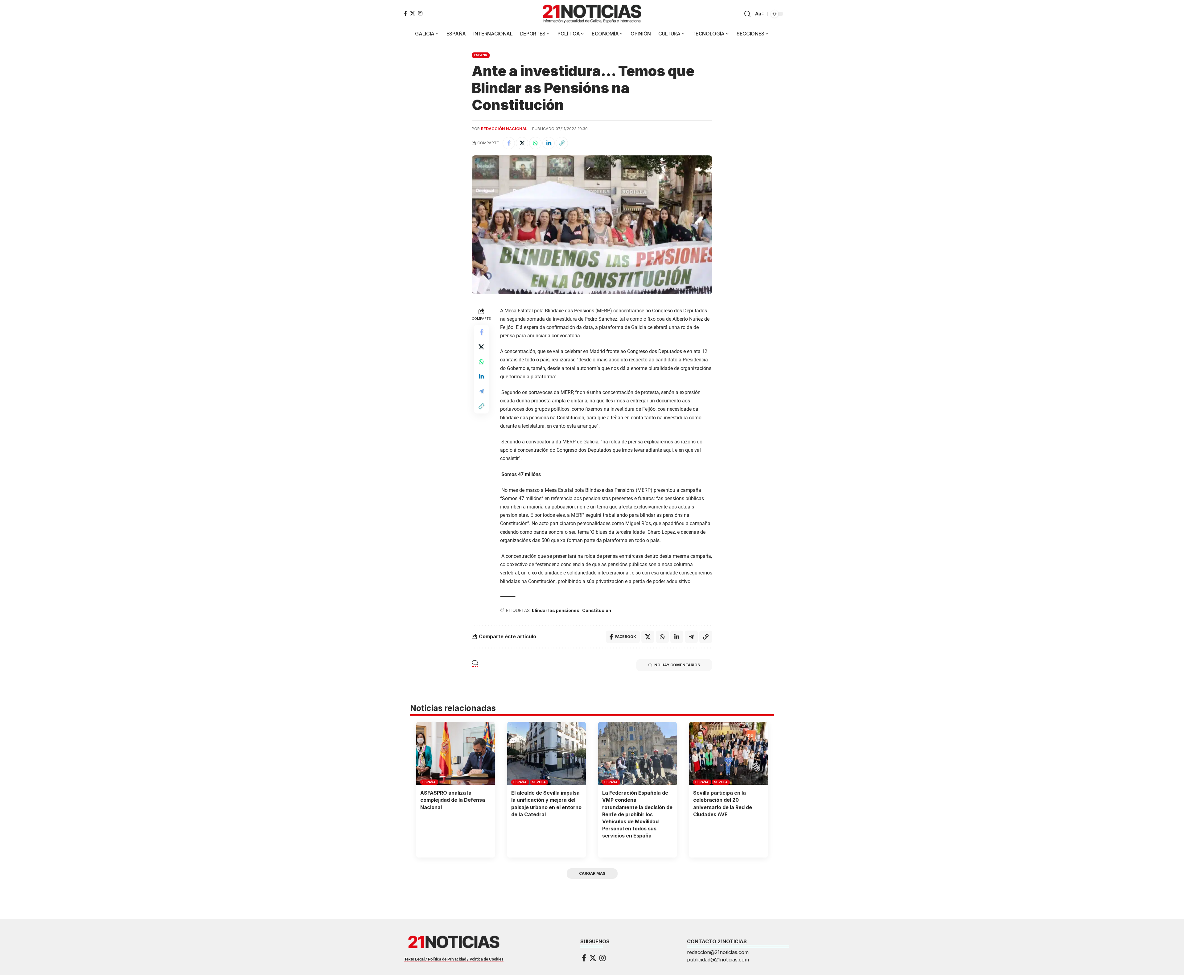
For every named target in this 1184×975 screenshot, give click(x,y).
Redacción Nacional (504, 128)
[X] (413, 13)
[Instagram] (420, 13)
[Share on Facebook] (509, 143)
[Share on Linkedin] (548, 143)
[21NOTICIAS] (592, 14)
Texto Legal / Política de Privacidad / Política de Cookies (454, 959)
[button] (747, 14)
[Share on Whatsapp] (535, 143)
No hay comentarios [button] (677, 665)
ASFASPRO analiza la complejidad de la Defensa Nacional (452, 800)
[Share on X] (522, 143)
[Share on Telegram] (481, 391)
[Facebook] (405, 13)
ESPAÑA (480, 55)
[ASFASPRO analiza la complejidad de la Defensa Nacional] (455, 753)
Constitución (596, 610)
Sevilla (538, 782)
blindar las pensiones (555, 610)
